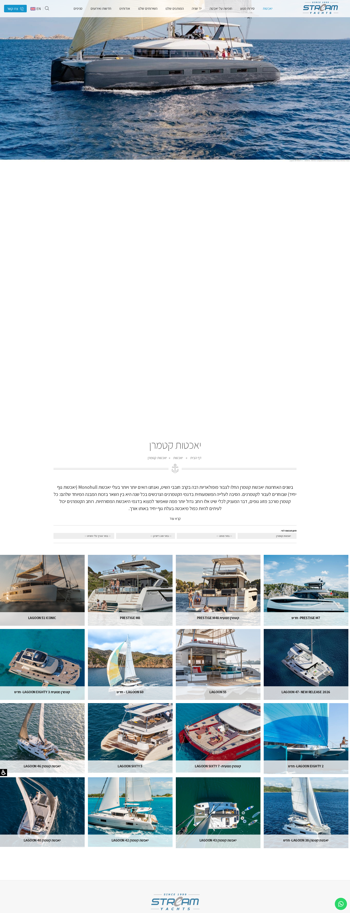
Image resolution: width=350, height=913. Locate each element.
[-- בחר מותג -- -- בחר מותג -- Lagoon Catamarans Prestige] (206, 536)
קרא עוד (175, 518)
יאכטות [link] (178, 457)
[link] (320, 15)
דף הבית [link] (196, 457)
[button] (47, 8)
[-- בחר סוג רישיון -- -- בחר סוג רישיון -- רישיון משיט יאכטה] (145, 536)
